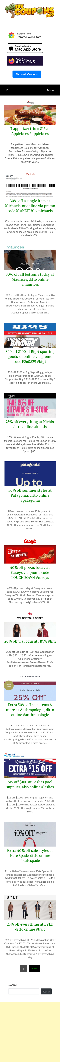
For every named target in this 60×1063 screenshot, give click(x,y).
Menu (50, 90)
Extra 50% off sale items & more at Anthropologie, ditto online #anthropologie (30, 710)
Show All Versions (27, 74)
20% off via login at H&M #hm (30, 641)
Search (13, 984)
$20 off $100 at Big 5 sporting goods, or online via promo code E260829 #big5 (30, 357)
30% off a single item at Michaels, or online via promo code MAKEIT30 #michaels (30, 206)
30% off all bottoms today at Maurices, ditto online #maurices (30, 279)
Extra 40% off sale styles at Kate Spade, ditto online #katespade (30, 856)
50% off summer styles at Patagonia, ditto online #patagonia (30, 495)
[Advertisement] (30, 1032)
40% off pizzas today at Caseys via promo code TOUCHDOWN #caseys (30, 573)
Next (34, 968)
